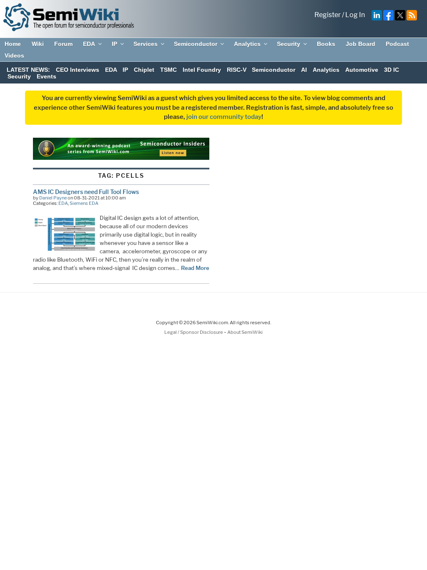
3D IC (391, 69)
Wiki (38, 43)
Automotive (361, 69)
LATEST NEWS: (28, 69)
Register (327, 15)
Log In (355, 15)
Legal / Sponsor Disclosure (194, 332)
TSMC (168, 69)
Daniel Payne (53, 198)
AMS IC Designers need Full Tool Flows (86, 191)
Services (145, 43)
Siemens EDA (84, 203)
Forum (63, 43)
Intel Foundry (202, 69)
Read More (195, 268)
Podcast (397, 43)
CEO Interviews (77, 69)
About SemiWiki (245, 332)
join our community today (223, 117)
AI (304, 69)
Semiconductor (195, 43)
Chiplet (144, 69)
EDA (89, 43)
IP (114, 43)
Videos (14, 55)
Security (288, 43)
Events (46, 76)
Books (326, 43)
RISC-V (236, 69)
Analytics (247, 43)
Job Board (360, 43)
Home (13, 43)
